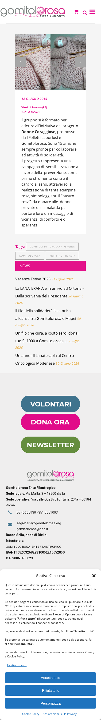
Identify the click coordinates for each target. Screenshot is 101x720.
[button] (94, 575)
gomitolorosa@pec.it (32, 529)
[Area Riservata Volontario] (50, 411)
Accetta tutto (50, 678)
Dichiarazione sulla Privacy (59, 714)
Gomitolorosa (29, 255)
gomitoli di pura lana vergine (52, 246)
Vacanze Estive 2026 (32, 279)
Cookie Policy (30, 714)
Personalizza (51, 703)
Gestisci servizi (17, 665)
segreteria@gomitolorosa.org (38, 523)
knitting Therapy (62, 255)
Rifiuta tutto (50, 690)
